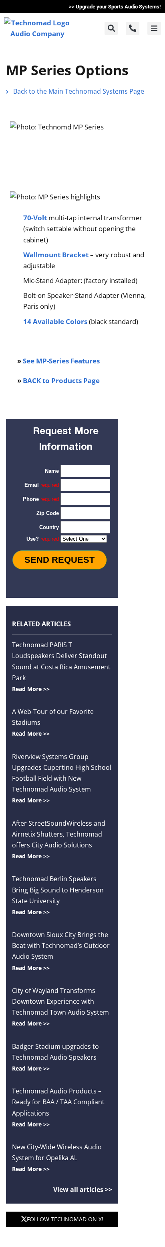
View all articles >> (82, 1189)
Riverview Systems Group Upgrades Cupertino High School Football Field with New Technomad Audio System (61, 778)
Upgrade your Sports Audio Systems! (118, 7)
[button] (111, 28)
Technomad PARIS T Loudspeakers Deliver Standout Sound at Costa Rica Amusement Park (61, 666)
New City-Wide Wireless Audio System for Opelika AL (57, 1157)
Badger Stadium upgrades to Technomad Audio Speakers (55, 1057)
